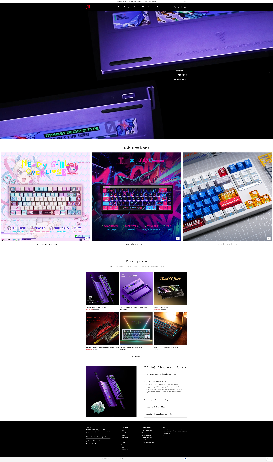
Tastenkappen (127, 7)
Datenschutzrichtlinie (147, 430)
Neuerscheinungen (111, 7)
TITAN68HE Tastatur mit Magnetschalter (96, 307)
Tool (150, 7)
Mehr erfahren (152, 1)
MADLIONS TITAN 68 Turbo (161, 307)
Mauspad (136, 7)
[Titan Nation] (89, 7)
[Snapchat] (95, 443)
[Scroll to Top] (270, 454)
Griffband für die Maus (157, 267)
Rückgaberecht (145, 433)
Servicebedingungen (147, 435)
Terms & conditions (100, 441)
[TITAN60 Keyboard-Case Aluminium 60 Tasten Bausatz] (136, 288)
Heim (102, 7)
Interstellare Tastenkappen (227, 244)
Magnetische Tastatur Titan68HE (136, 244)
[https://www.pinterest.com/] (86, 443)
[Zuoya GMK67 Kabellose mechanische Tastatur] (170, 328)
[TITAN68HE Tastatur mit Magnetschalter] (102, 288)
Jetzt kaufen (181, 135)
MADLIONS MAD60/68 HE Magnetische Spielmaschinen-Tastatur (102, 347)
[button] (185, 7)
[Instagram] (92, 443)
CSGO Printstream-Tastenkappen (45, 244)
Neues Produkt (145, 267)
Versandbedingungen (147, 437)
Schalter (144, 7)
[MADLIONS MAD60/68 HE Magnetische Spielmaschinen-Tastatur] (102, 328)
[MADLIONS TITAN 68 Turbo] (170, 288)
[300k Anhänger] (89, 443)
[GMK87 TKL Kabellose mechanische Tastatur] (136, 328)
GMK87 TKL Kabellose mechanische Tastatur (131, 347)
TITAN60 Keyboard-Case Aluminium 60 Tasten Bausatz (134, 307)
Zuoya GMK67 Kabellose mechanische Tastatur (166, 347)
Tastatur (120, 7)
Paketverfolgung (161, 7)
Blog (154, 7)
